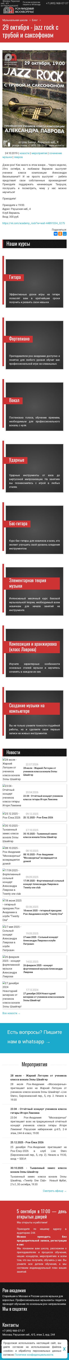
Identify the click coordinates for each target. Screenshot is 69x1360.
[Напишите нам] (5, 1317)
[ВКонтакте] (56, 234)
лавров (18, 157)
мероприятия (39, 153)
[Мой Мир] (65, 234)
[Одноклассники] (60, 234)
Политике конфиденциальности (34, 1354)
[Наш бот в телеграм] (18, 1317)
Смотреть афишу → (55, 1190)
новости (24, 153)
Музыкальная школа (14, 20)
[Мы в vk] (11, 1317)
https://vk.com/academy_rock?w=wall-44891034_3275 (33, 223)
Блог (35, 20)
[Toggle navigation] (63, 10)
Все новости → (11, 1013)
